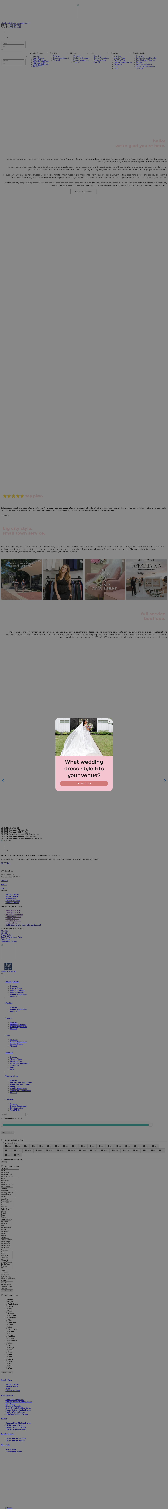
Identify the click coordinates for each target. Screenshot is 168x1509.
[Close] (109, 721)
